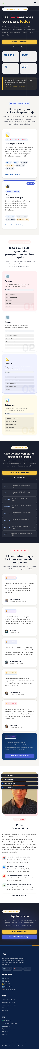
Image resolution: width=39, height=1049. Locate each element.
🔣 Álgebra (5, 981)
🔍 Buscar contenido (8, 1029)
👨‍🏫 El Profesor (6, 1020)
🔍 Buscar (27, 968)
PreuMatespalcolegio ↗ (8, 1045)
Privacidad (21, 1045)
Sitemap (4, 1034)
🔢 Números (5, 978)
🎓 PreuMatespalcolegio (9, 1023)
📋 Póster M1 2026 (19, 478)
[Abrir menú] (35, 3)
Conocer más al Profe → (19, 895)
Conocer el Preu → (19, 47)
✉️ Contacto (6, 1026)
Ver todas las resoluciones (19, 472)
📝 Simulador (7, 968)
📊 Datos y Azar (7, 987)
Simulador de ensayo (8, 1002)
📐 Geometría (6, 984)
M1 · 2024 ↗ (5, 1008)
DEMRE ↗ (5, 1032)
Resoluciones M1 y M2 (8, 999)
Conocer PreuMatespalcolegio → (19, 755)
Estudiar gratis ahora (19, 931)
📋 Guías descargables (9, 989)
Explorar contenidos (19, 42)
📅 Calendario (17, 968)
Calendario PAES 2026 (9, 1005)
